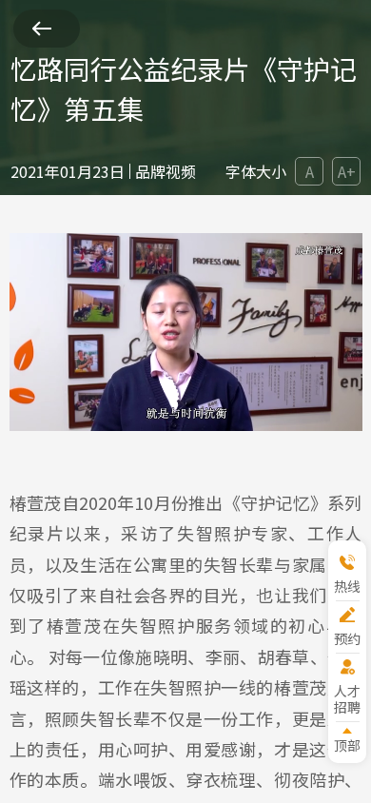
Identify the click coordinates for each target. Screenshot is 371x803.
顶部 (347, 744)
